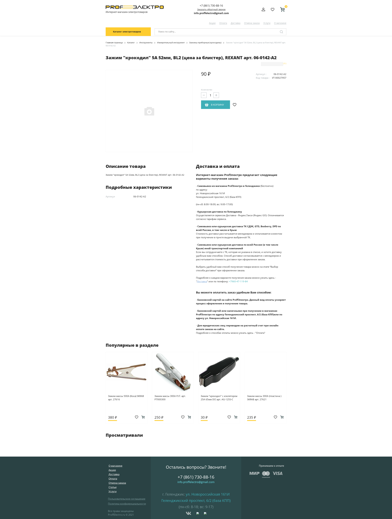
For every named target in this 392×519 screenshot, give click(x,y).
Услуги (266, 23)
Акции (212, 23)
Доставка (235, 23)
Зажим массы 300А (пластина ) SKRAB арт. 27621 (264, 397)
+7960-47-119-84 (238, 281)
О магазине (280, 23)
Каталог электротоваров (127, 31)
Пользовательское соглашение (126, 498)
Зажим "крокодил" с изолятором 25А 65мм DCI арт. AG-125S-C (219, 397)
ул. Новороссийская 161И (208, 494)
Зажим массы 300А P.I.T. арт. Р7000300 (170, 397)
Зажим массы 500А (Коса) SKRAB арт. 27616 (126, 397)
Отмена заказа (252, 23)
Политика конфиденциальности (127, 503)
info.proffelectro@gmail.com (211, 13)
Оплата (223, 23)
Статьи (113, 487)
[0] (281, 9)
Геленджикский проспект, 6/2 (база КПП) (196, 500)
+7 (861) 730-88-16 (211, 5)
